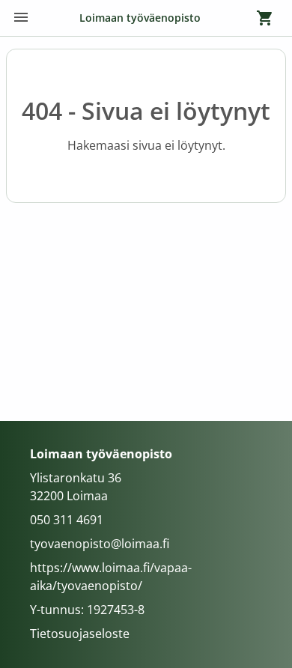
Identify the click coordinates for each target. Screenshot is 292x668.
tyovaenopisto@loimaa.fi (99, 543)
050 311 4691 (66, 519)
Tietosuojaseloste (80, 633)
